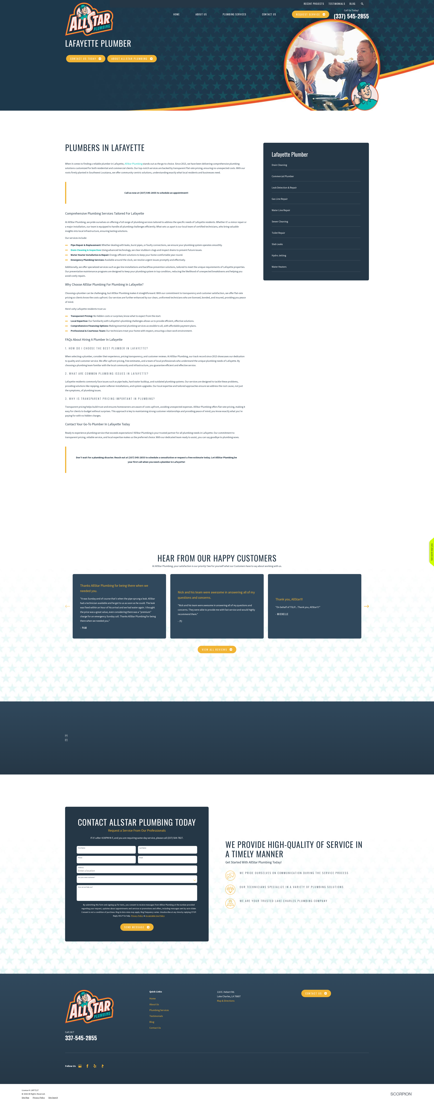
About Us (154, 1004)
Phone (80, 858)
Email (141, 858)
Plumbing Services (159, 1010)
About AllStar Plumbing (129, 58)
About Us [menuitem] (201, 14)
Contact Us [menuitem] (269, 14)
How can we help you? (85, 887)
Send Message (134, 927)
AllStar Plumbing (133, 163)
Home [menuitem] (176, 14)
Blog (352, 3)
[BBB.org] (102, 1066)
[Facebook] (87, 1066)
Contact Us (155, 1027)
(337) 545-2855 (351, 16)
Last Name (142, 848)
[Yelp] (95, 1066)
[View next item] (366, 606)
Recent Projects (314, 3)
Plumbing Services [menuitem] (234, 14)
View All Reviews (214, 649)
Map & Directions (226, 1000)
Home (152, 998)
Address (81, 867)
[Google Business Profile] (80, 1066)
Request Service (308, 14)
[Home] (89, 19)
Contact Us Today (83, 58)
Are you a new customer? (86, 877)
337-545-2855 (81, 1038)
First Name (81, 848)
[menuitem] (316, 166)
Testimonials (337, 3)
